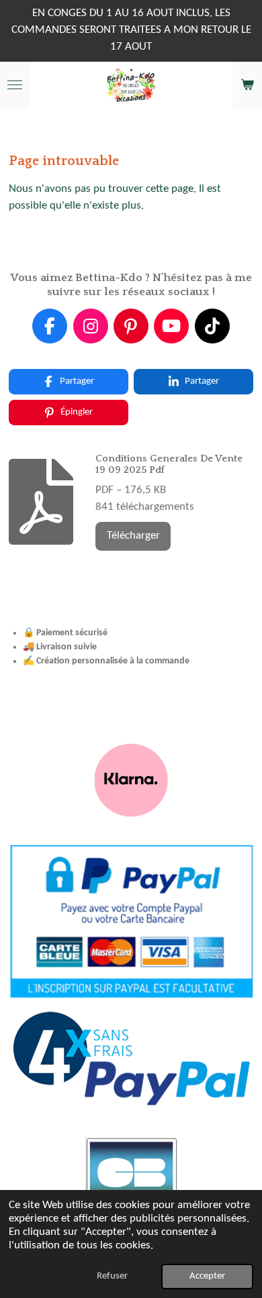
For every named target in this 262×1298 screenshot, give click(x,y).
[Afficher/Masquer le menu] (15, 85)
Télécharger (133, 536)
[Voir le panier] (247, 85)
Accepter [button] (207, 1276)
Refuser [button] (112, 1276)
